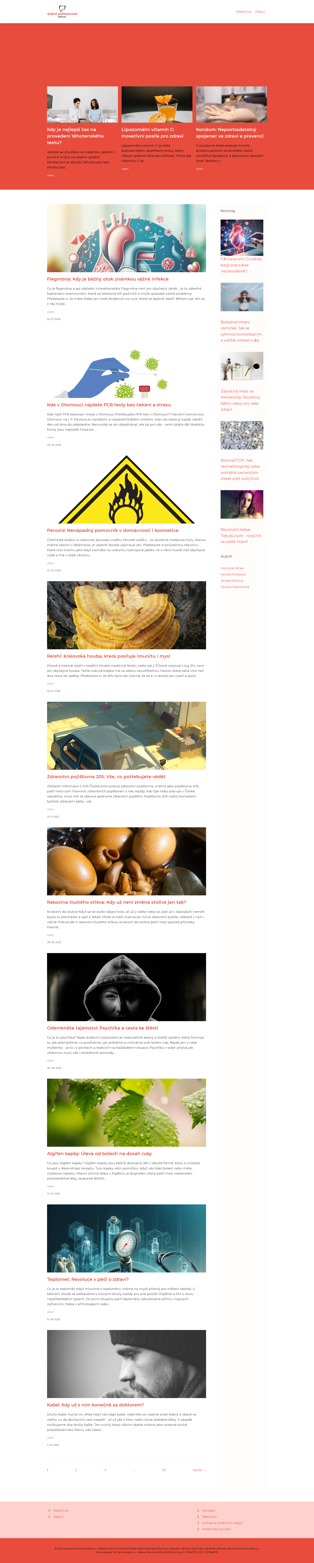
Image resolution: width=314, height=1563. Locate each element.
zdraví (50, 175)
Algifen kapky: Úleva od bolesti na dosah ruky (99, 1153)
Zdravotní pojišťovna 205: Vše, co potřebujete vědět (106, 776)
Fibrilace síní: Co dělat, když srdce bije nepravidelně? (241, 265)
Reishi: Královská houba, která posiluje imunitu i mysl (108, 656)
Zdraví (260, 11)
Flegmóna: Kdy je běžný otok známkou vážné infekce (108, 279)
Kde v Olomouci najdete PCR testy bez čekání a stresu (109, 404)
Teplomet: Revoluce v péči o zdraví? (88, 1279)
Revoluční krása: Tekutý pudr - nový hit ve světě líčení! (241, 535)
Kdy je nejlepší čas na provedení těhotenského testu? (75, 136)
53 (164, 1470)
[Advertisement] (157, 59)
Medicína (243, 11)
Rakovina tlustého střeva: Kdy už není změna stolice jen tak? (116, 902)
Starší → (199, 1470)
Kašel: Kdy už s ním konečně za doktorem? (95, 1404)
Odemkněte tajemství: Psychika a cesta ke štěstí (102, 1028)
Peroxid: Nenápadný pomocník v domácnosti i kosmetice (112, 530)
